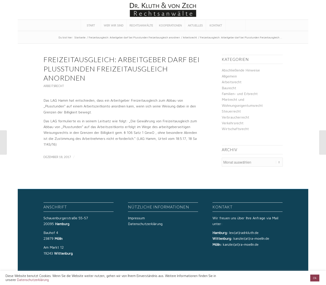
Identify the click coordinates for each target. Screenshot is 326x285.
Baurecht (229, 88)
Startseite (80, 37)
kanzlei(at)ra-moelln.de (251, 238)
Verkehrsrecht (233, 123)
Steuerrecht (231, 111)
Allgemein (229, 76)
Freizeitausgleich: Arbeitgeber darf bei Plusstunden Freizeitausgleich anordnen (134, 37)
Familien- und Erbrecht (240, 94)
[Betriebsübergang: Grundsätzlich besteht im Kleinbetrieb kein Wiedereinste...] (3, 142)
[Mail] (299, 9)
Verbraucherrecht (235, 117)
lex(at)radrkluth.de (244, 233)
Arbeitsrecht (190, 37)
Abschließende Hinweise (241, 70)
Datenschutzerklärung (145, 224)
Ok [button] (315, 278)
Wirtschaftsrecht (235, 129)
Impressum (136, 218)
